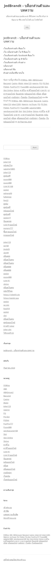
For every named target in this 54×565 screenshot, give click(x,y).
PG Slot (46, 83)
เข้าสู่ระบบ (7, 507)
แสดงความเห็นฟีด (10, 514)
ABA (30, 80)
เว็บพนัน (24, 97)
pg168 (6, 245)
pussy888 (7, 179)
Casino (14, 83)
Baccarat (7, 83)
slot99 (6, 252)
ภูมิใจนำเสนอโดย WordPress (14, 559)
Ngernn (25, 104)
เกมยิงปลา (15, 97)
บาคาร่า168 (8, 186)
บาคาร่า (43, 90)
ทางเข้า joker (8, 326)
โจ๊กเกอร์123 (8, 333)
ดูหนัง (5, 203)
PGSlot (6, 87)
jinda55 (6, 249)
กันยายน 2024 (9, 368)
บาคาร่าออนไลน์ (28, 114)
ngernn (35, 83)
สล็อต (38, 94)
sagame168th (35, 107)
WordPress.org (9, 518)
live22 (5, 200)
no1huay (33, 104)
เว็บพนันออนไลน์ (35, 97)
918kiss (6, 158)
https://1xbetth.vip (11, 294)
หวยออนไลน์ (8, 235)
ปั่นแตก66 (20, 94)
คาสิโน (23, 90)
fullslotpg (7, 197)
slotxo (6, 284)
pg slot (6, 305)
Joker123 (27, 83)
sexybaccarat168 (36, 87)
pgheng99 (7, 193)
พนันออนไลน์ (29, 94)
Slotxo (16, 90)
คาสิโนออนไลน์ (33, 90)
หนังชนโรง (7, 165)
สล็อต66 (6, 256)
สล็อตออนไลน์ (23, 118)
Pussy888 (24, 87)
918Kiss (24, 80)
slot (5, 315)
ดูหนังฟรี (6, 176)
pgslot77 (7, 217)
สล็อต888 (7, 266)
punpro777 (8, 228)
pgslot (6, 190)
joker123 (7, 162)
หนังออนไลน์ (8, 210)
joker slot (7, 329)
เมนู (27, 27)
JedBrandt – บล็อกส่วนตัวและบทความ (27, 8)
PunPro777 (15, 87)
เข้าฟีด (6, 511)
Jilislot (20, 83)
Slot (46, 87)
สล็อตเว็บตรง (8, 259)
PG (40, 83)
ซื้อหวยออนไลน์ (9, 231)
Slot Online (8, 90)
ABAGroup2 (37, 80)
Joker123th (16, 104)
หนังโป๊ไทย (8, 291)
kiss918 (6, 308)
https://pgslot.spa (11, 298)
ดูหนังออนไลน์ (9, 322)
